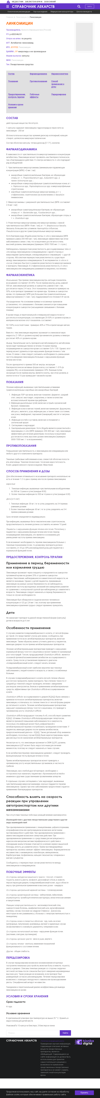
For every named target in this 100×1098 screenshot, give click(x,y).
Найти (65, 1033)
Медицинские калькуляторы (62, 12)
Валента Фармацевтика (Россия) (36, 30)
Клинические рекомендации (19, 12)
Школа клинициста (84, 12)
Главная (9, 17)
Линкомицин (21, 17)
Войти (89, 6)
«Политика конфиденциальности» (52, 1041)
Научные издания (40, 12)
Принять (84, 1093)
